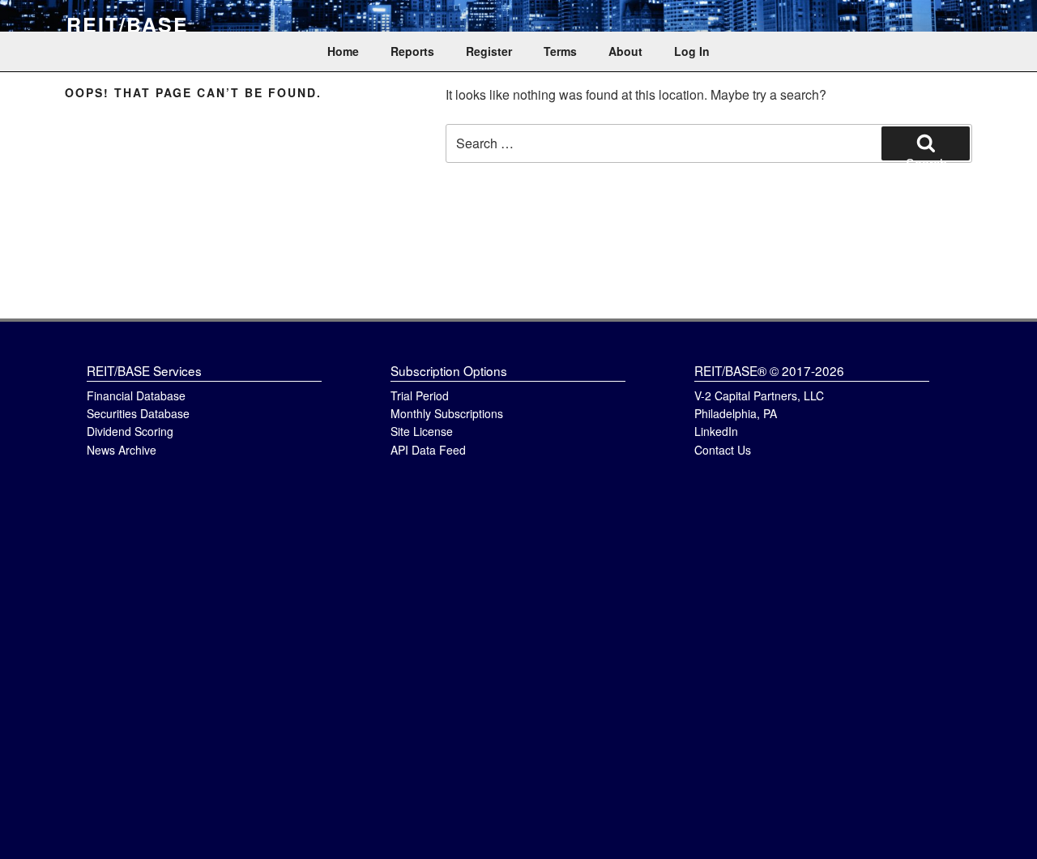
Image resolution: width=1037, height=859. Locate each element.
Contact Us (722, 450)
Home (343, 51)
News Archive (121, 450)
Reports (412, 51)
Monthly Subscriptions (446, 413)
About (625, 51)
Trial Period (419, 395)
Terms (560, 51)
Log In (692, 51)
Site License (421, 431)
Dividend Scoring (130, 431)
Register (489, 51)
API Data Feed (428, 450)
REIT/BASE (127, 24)
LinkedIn (716, 431)
